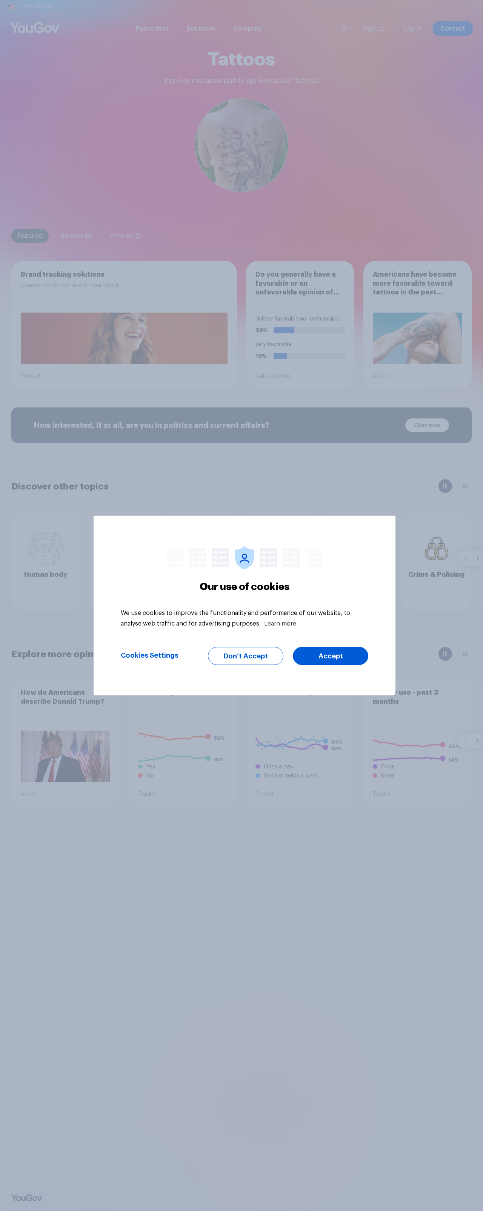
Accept (330, 656)
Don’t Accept (246, 656)
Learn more (280, 624)
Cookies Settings (149, 655)
